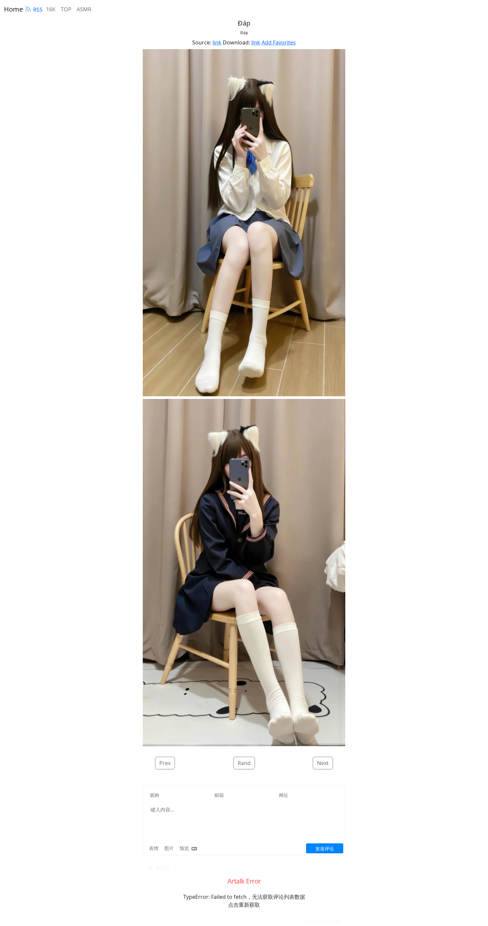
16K (50, 9)
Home (13, 9)
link (216, 42)
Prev (165, 763)
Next (323, 763)
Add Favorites (279, 42)
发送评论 (324, 848)
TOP (66, 9)
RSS (37, 9)
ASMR (84, 9)
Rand (244, 763)
